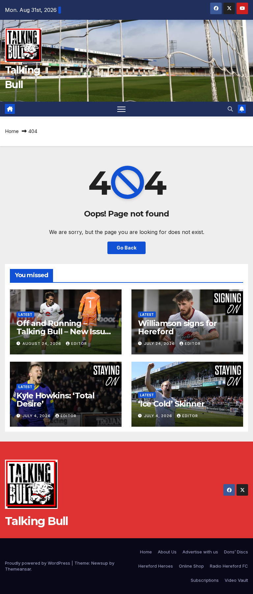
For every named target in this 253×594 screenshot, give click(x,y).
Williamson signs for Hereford (177, 327)
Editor (79, 343)
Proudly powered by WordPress (38, 563)
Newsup (99, 563)
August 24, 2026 (42, 343)
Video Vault (236, 580)
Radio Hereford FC (229, 566)
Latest (25, 314)
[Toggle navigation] (121, 109)
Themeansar (18, 569)
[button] (230, 109)
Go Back (126, 247)
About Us (167, 551)
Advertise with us (200, 551)
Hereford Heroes (155, 566)
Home (12, 131)
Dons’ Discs (236, 551)
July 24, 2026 (160, 343)
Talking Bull (36, 521)
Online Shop (191, 566)
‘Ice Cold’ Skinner (171, 404)
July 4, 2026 (37, 415)
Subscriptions (205, 580)
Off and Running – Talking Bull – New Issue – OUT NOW (63, 331)
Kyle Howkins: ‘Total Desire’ (55, 400)
